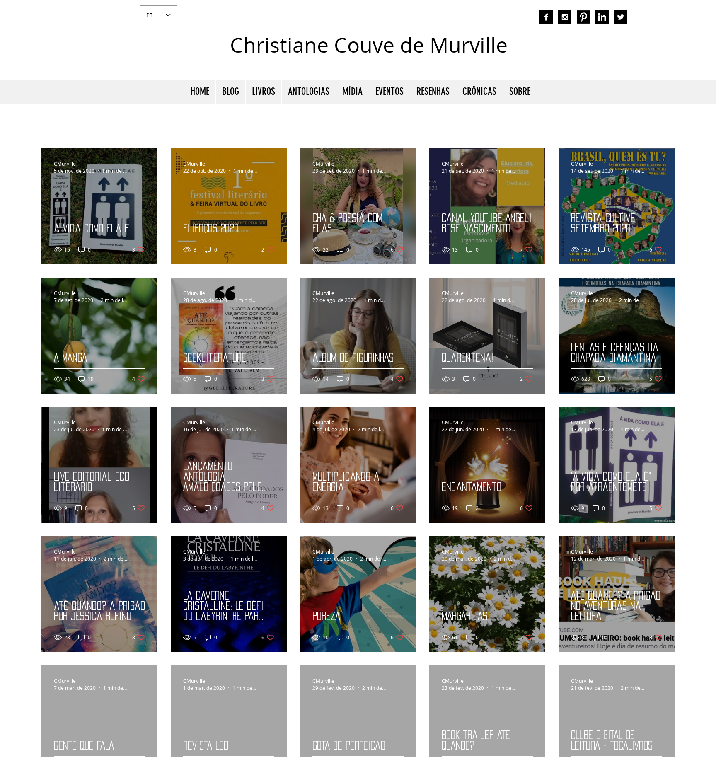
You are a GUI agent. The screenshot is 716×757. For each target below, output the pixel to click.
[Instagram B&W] (564, 17)
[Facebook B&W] (546, 17)
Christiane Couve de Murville (369, 45)
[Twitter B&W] (620, 17)
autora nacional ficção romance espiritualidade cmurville (547, 51)
